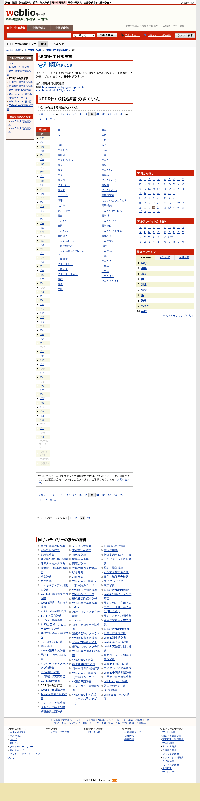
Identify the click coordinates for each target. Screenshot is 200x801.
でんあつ (63, 150)
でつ (42, 210)
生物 (103, 723)
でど (42, 394)
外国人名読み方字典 (53, 563)
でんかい (107, 170)
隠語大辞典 (79, 563)
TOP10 (145, 257)
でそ (42, 197)
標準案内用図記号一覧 (117, 554)
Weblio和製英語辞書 (84, 637)
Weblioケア (168, 772)
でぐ (42, 343)
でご (42, 351)
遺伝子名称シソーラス (86, 633)
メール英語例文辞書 (84, 642)
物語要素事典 (80, 559)
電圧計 (61, 155)
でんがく (107, 261)
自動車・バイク (106, 720)
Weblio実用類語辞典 (84, 589)
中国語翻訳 (62, 27)
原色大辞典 (79, 554)
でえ (42, 151)
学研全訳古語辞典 (51, 711)
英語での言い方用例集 (117, 602)
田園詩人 (63, 235)
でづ (42, 385)
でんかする (108, 240)
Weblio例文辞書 (50, 680)
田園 (60, 225)
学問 (147, 720)
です (42, 189)
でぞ (42, 373)
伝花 (104, 150)
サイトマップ (17, 750)
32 (103, 114)
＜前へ (41, 114)
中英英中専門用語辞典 (117, 676)
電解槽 (105, 215)
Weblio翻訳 (168, 743)
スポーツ (94, 723)
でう (42, 146)
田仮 (104, 139)
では (42, 244)
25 (62, 114)
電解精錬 (107, 205)
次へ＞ (53, 119)
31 (97, 114)
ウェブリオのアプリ (58, 732)
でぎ (42, 338)
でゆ (42, 291)
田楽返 (105, 271)
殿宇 (60, 200)
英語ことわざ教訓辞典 (117, 615)
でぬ (42, 232)
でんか (105, 160)
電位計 (61, 180)
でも (42, 283)
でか (42, 159)
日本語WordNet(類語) (117, 589)
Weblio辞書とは (18, 732)
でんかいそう (109, 220)
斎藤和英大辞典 (50, 672)
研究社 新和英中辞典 (85, 598)
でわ (42, 321)
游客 (144, 300)
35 (121, 114)
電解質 (105, 185)
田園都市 (63, 259)
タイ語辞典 (168, 761)
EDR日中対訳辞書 (57, 50)
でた (42, 202)
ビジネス (55, 720)
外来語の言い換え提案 (54, 559)
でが (42, 334)
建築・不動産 (135, 720)
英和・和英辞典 (41, 2)
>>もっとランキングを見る (177, 315)
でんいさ (63, 195)
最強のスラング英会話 (86, 646)
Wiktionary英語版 (82, 659)
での (42, 240)
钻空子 (145, 289)
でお (42, 155)
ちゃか (145, 305)
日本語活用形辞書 (115, 546)
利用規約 (14, 743)
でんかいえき (109, 180)
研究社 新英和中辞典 (53, 611)
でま (42, 266)
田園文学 (63, 269)
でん (42, 330)
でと (42, 219)
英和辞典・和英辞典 (173, 739)
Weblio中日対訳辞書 (53, 689)
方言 (124, 723)
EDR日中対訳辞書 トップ (21, 44)
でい (42, 142)
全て (11, 63)
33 (109, 114)
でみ (42, 270)
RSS (114, 780)
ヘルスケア (74, 723)
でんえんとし (65, 264)
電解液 (105, 175)
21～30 (184, 257)
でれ (42, 313)
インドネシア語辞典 (173, 757)
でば (42, 398)
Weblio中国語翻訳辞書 (117, 672)
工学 (123, 720)
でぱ (42, 420)
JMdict (76, 607)
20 (76, 518)
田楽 (104, 256)
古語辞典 (88, 2)
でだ (42, 377)
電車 (93, 720)
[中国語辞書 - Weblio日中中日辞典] (21, 15)
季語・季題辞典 (113, 567)
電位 (60, 165)
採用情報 (129, 739)
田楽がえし (108, 276)
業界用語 (67, 720)
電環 (104, 245)
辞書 (7, 2)
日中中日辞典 (59, 2)
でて (42, 214)
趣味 (84, 723)
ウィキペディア (113, 580)
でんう (61, 205)
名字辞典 (46, 580)
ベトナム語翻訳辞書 (53, 707)
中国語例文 (39, 27)
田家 (104, 129)
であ (42, 138)
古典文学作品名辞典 (84, 568)
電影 (60, 215)
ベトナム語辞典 (170, 765)
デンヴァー (64, 210)
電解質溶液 (108, 195)
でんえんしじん (66, 240)
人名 (117, 723)
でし (42, 185)
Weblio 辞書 (13, 50)
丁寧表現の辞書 (81, 550)
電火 (60, 284)
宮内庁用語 (111, 550)
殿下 (104, 144)
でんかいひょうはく (113, 230)
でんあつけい (65, 160)
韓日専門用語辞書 (115, 685)
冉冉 (144, 268)
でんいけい (64, 185)
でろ (42, 317)
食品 (110, 723)
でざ (42, 355)
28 (80, 114)
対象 (144, 284)
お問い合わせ (93, 732)
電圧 (60, 144)
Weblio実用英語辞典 (84, 603)
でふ (42, 253)
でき (42, 163)
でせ (42, 193)
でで (42, 390)
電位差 (61, 190)
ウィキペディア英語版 (117, 668)
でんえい (63, 220)
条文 (144, 273)
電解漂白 (107, 225)
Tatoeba (77, 620)
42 (45, 119)
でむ (42, 274)
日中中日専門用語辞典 (86, 668)
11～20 (165, 257)
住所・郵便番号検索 (116, 576)
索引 (43, 44)
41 (39, 119)
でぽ (42, 436)
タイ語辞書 (111, 690)
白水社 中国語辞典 (83, 664)
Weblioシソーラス (83, 594)
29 (86, 114)
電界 (104, 165)
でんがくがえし (110, 281)
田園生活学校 (65, 245)
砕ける (145, 263)
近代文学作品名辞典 (116, 572)
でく (42, 167)
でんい (61, 175)
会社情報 (129, 735)
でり (42, 304)
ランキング (57, 44)
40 (88, 518)
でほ (42, 261)
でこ (42, 176)
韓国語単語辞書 (81, 681)
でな (42, 223)
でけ (42, 172)
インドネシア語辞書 (53, 702)
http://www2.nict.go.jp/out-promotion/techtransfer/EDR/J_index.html (60, 88)
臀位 (60, 170)
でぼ (42, 415)
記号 (170, 236)
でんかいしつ (109, 190)
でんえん (63, 230)
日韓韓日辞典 (75, 2)
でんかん (107, 251)
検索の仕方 (15, 735)
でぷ (42, 428)
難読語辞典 (47, 554)
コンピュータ (81, 720)
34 (115, 114)
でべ (42, 411)
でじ (42, 360)
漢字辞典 (109, 585)
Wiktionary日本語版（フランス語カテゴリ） (84, 699)
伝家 (104, 155)
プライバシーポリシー (21, 746)
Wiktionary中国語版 (116, 681)
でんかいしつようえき (114, 200)
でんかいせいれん (112, 210)
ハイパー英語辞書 (51, 620)
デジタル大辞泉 (81, 546)
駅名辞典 (77, 572)
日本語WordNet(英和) (117, 628)
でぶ (42, 407)
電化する (107, 235)
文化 (56, 723)
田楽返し (107, 266)
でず (42, 364)
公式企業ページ (132, 732)
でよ (42, 296)
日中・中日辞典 (15, 27)
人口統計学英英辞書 (53, 676)
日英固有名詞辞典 (115, 633)
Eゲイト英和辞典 (51, 615)
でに (42, 227)
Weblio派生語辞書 (115, 637)
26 (68, 114)
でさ (42, 180)
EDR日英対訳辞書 (52, 641)
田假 (104, 134)
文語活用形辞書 (50, 550)
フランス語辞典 (170, 754)
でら (42, 300)
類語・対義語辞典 (21, 2)
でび (42, 402)
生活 (63, 723)
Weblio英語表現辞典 (116, 642)
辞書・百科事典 (137, 723)
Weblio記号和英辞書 (53, 650)
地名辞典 (46, 576)
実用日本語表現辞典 (53, 546)
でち (42, 206)
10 (71, 518)
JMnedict (46, 646)
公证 (144, 311)
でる (42, 308)
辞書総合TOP (188, 2)
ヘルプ (13, 739)
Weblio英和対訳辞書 (116, 663)
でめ (42, 279)
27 (74, 114)
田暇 (60, 289)
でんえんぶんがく (68, 274)
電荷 (60, 279)
